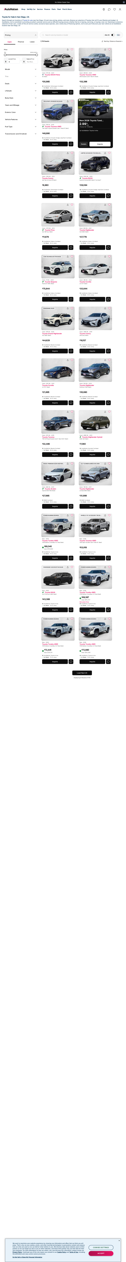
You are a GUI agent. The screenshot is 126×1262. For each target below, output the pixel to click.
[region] (63, 1250)
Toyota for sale (28, 20)
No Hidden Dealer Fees (62, 2)
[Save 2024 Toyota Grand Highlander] (72, 308)
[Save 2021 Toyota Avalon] (72, 464)
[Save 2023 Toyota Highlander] (109, 360)
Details (83, 144)
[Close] (119, 1240)
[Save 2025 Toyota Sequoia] (72, 257)
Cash (10, 42)
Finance (21, 42)
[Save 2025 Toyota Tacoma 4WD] (109, 50)
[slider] (5, 55)
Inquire (55, 92)
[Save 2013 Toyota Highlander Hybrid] (109, 412)
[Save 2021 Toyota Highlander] (109, 205)
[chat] (109, 9)
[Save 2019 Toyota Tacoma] (72, 412)
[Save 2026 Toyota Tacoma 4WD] (109, 515)
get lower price (84, 602)
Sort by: (112, 41)
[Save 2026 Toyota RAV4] (72, 567)
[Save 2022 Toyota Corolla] (109, 257)
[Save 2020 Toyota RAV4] (109, 153)
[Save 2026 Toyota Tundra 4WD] (72, 515)
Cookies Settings (101, 1247)
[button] (23, 9)
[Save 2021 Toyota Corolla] (72, 360)
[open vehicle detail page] (58, 59)
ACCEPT (101, 1253)
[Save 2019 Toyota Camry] (109, 308)
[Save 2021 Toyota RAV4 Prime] (72, 50)
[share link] (68, 50)
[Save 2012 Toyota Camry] (72, 153)
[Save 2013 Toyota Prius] (72, 205)
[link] (12, 9)
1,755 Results (44, 41)
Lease (32, 42)
